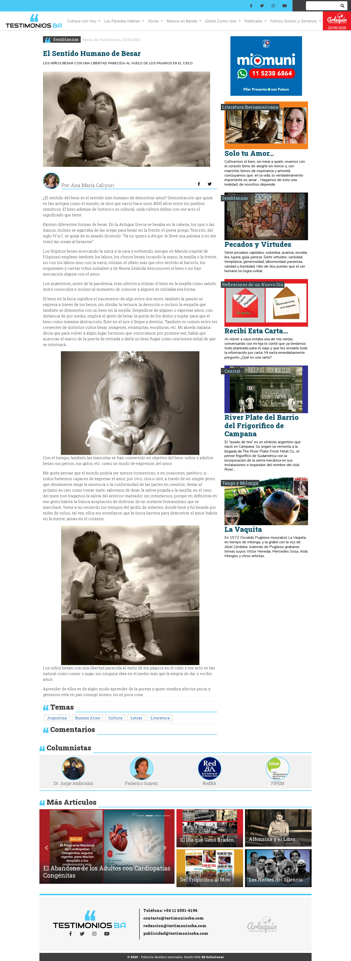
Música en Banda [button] (182, 21)
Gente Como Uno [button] (221, 21)
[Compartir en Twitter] (209, 184)
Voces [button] (154, 21)
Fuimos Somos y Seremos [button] (294, 21)
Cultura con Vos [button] (82, 21)
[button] (46, 847)
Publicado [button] (254, 21)
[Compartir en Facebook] (199, 184)
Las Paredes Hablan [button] (122, 21)
